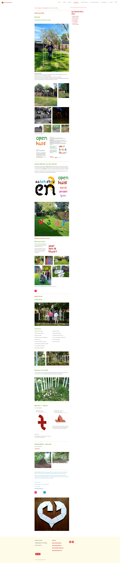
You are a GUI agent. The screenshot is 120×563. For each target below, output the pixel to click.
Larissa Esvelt (74, 23)
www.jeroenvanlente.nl (39, 488)
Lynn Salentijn (74, 20)
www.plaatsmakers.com (57, 550)
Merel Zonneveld (75, 18)
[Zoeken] (116, 2)
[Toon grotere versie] (52, 48)
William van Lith (75, 17)
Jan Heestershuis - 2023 (46, 7)
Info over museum (75, 24)
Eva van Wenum (75, 21)
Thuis (35, 7)
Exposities (39, 7)
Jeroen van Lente (55, 7)
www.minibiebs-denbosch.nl (57, 547)
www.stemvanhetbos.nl (56, 545)
